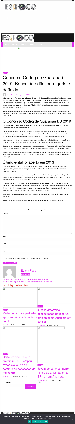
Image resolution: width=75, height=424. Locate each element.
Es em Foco (11, 95)
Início (7, 44)
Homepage (5, 69)
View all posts (25, 274)
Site (4, 251)
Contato (24, 44)
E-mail (5, 244)
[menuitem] (6, 44)
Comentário (6, 213)
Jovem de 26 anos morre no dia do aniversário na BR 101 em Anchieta (53, 372)
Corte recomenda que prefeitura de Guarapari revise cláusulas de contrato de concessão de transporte (19, 365)
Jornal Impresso (36, 44)
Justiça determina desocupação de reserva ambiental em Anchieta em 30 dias (54, 316)
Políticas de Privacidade (40, 421)
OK (30, 421)
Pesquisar (9, 382)
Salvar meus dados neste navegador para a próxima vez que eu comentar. (26, 258)
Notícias (15, 44)
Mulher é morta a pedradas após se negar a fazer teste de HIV (20, 317)
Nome (5, 236)
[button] (7, 18)
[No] (73, 419)
